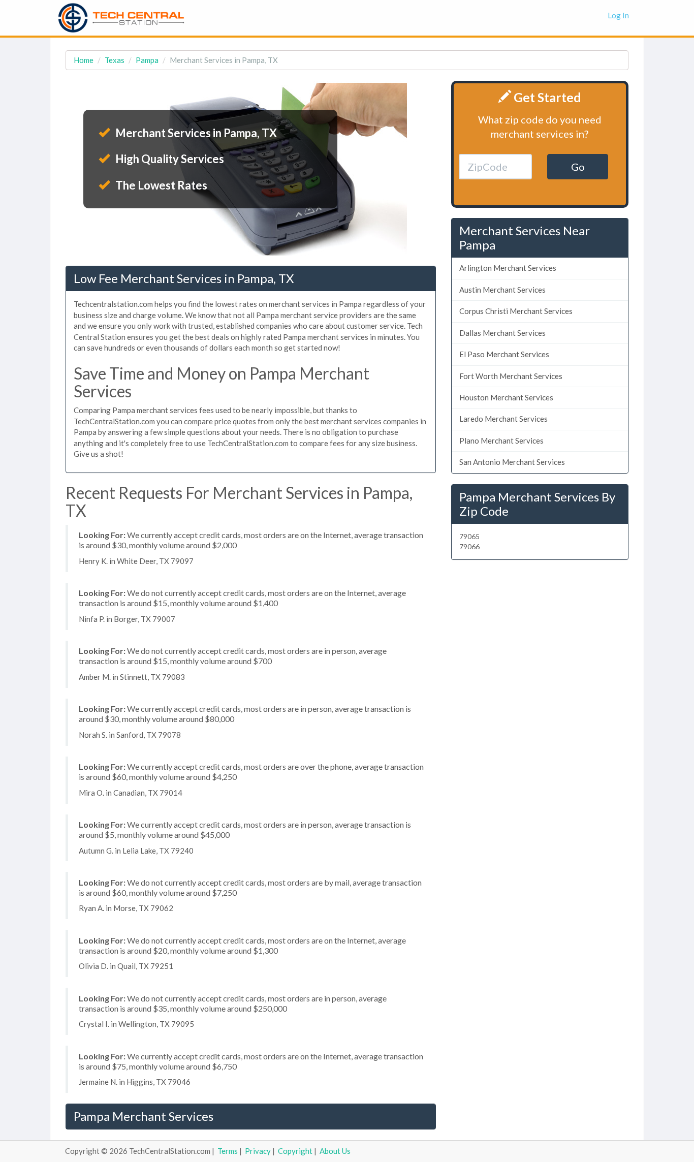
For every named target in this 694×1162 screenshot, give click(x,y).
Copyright (295, 1150)
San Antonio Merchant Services (512, 461)
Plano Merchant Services (501, 440)
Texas (114, 60)
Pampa (147, 60)
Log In (618, 15)
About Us (335, 1150)
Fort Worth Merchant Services (510, 376)
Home (83, 60)
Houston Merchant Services (506, 397)
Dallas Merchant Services (502, 332)
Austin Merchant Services (502, 289)
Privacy (258, 1150)
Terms (227, 1150)
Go (578, 167)
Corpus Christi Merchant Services (516, 311)
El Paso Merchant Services (504, 354)
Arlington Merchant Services (507, 267)
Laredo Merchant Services (503, 418)
